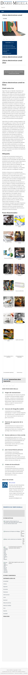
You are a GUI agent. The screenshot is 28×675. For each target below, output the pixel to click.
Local (4, 597)
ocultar (12, 42)
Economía (5, 589)
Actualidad (5, 581)
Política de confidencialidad (18, 671)
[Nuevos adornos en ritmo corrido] (3, 435)
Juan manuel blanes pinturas (14, 450)
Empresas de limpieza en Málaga (22, 533)
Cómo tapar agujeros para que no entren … (16, 563)
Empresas (5, 592)
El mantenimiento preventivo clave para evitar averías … (15, 547)
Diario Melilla (10, 670)
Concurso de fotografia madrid (14, 409)
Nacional (5, 600)
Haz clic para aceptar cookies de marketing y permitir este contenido (14, 72)
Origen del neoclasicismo (12, 392)
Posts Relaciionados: (7, 53)
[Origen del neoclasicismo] (3, 392)
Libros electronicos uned (8, 45)
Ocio (4, 608)
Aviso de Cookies (18, 673)
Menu (2, 11)
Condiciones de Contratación (7, 673)
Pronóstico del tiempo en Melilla (12, 507)
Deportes (5, 586)
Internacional (6, 594)
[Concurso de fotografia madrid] (3, 408)
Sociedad (5, 613)
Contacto (25, 673)
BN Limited (12, 482)
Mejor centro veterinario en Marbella (23, 541)
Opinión (5, 611)
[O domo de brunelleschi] (3, 465)
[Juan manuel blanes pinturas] (3, 450)
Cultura (5, 18)
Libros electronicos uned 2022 (9, 46)
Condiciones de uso (6, 671)
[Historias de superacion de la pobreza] (3, 422)
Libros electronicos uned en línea (9, 48)
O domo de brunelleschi (12, 464)
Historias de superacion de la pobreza (14, 422)
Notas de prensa (7, 602)
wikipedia (5, 51)
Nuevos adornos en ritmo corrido (15, 435)
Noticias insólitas (7, 605)
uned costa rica (6, 50)
